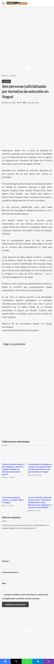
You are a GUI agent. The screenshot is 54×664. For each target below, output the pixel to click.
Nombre (6, 561)
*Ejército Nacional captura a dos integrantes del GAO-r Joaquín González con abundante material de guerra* (13, 469)
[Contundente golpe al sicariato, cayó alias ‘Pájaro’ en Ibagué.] (14, 488)
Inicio (6, 76)
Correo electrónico (10, 572)
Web (4, 583)
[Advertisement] (27, 36)
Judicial (13, 76)
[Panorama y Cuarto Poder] (17, 3)
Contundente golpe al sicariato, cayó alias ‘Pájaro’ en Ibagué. (13, 499)
